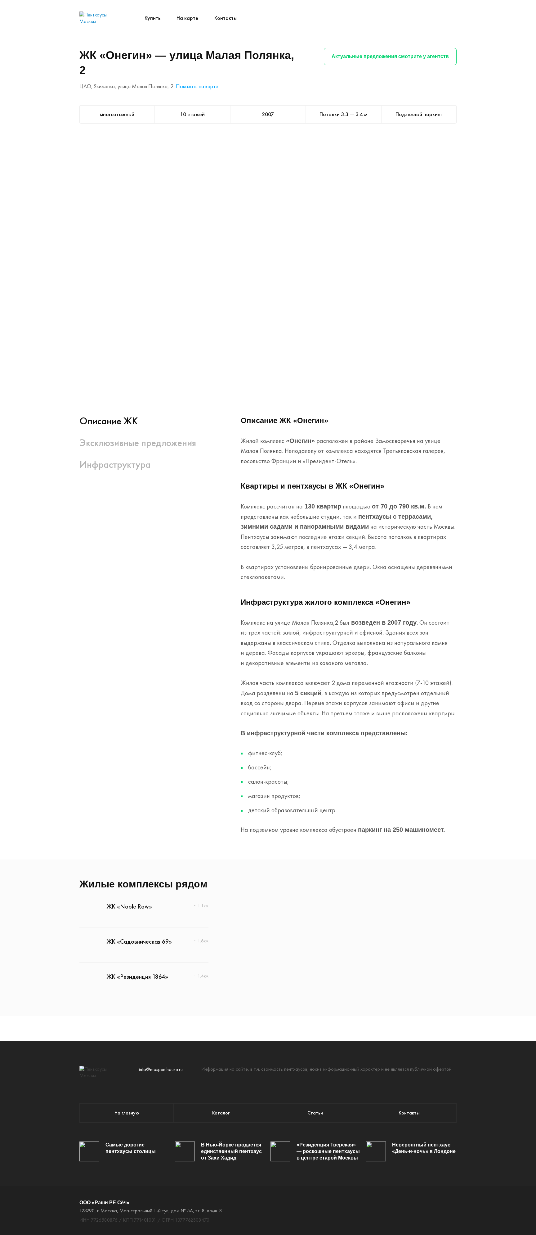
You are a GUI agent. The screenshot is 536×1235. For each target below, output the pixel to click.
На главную (126, 1113)
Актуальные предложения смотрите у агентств (390, 56)
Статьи (315, 1113)
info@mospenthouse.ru (161, 1069)
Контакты (225, 17)
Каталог (221, 1113)
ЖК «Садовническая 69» (139, 941)
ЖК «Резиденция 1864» (137, 977)
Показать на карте (197, 86)
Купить (152, 17)
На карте (187, 17)
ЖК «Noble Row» (129, 906)
